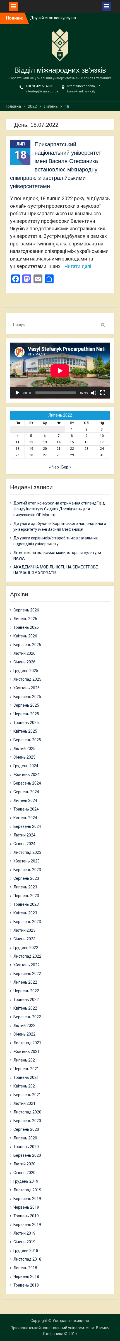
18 (18, 449)
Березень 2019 (27, 1224)
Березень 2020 (27, 1155)
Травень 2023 (26, 904)
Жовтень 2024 (26, 774)
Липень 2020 (25, 1138)
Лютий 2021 (24, 1103)
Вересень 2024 (27, 783)
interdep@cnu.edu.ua (41, 91)
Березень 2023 (27, 921)
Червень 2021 (26, 1069)
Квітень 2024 (25, 818)
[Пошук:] (57, 324)
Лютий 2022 (24, 1025)
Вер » (66, 467)
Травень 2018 (26, 1285)
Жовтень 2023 (26, 861)
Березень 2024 (27, 826)
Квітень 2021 (25, 1086)
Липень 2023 (25, 887)
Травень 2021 (26, 1077)
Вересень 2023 (27, 869)
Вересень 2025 (27, 696)
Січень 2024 (24, 844)
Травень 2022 (26, 999)
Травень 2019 (26, 1216)
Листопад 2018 (27, 1259)
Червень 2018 (26, 1276)
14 (59, 442)
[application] (60, 371)
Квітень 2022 (25, 1008)
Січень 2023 (24, 939)
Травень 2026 (26, 627)
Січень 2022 (24, 1034)
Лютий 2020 (24, 1164)
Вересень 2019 (27, 1198)
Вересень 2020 (27, 1120)
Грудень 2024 (25, 766)
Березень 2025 (27, 740)
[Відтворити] (17, 393)
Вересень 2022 (27, 973)
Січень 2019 (24, 1242)
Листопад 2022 (27, 956)
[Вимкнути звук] (94, 393)
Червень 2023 (26, 895)
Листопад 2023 (27, 852)
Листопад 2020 (27, 1112)
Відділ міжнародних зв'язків (60, 70)
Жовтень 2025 (26, 688)
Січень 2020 (24, 1172)
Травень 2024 (26, 809)
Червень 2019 (26, 1207)
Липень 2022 (25, 982)
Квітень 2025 (25, 731)
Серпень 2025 (26, 705)
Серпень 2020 (26, 1129)
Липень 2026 (25, 618)
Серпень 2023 (26, 878)
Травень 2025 (26, 722)
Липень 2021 (25, 1060)
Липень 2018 (25, 1268)
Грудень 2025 (25, 670)
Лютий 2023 (24, 930)
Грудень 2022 (25, 947)
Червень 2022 (26, 991)
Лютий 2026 (24, 653)
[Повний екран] (102, 393)
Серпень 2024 (26, 792)
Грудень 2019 (25, 1181)
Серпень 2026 (26, 610)
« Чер (54, 467)
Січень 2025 (24, 757)
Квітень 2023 (25, 913)
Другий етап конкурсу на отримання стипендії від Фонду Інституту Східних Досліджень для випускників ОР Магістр (59, 509)
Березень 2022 (27, 1017)
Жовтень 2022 (26, 965)
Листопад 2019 (27, 1190)
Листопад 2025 (27, 679)
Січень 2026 (24, 662)
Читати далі (77, 266)
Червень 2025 (26, 714)
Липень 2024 (25, 800)
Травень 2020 (26, 1146)
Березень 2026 (27, 644)
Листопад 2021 (27, 1043)
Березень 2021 (27, 1095)
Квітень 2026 (25, 636)
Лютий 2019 (24, 1233)
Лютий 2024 (24, 835)
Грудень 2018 (25, 1250)
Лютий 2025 (24, 748)
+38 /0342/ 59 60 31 (39, 86)
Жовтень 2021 (26, 1051)
